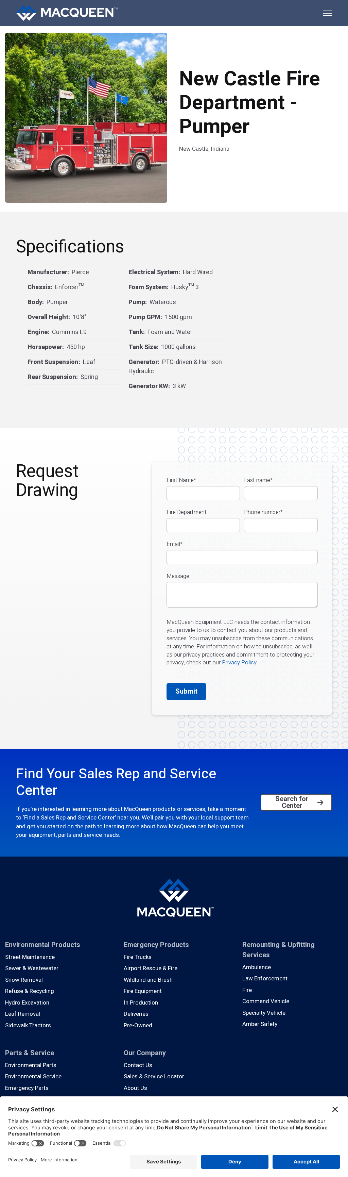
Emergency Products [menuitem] (156, 945)
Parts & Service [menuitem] (29, 1053)
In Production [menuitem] (141, 1002)
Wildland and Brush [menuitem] (148, 980)
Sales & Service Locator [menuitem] (154, 1076)
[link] (67, 12)
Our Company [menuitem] (145, 1053)
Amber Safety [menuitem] (259, 1024)
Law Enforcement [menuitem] (265, 978)
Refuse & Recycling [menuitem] (29, 991)
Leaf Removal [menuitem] (22, 1014)
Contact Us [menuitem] (138, 1065)
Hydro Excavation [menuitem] (27, 1002)
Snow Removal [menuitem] (24, 980)
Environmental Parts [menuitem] (30, 1065)
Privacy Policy (239, 662)
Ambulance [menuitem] (256, 967)
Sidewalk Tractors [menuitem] (28, 1025)
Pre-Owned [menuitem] (138, 1025)
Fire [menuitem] (247, 990)
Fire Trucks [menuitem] (138, 957)
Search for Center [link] (292, 802)
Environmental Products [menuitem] (42, 945)
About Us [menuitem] (135, 1088)
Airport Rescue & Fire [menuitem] (150, 968)
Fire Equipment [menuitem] (143, 991)
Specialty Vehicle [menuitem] (263, 1013)
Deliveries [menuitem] (136, 1014)
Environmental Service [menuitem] (33, 1076)
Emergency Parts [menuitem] (27, 1088)
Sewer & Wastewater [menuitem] (31, 968)
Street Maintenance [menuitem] (30, 957)
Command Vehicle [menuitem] (265, 1001)
